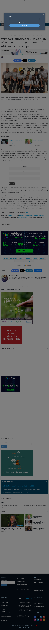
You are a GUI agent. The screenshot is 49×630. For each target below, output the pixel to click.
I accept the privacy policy (25, 22)
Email (10, 16)
